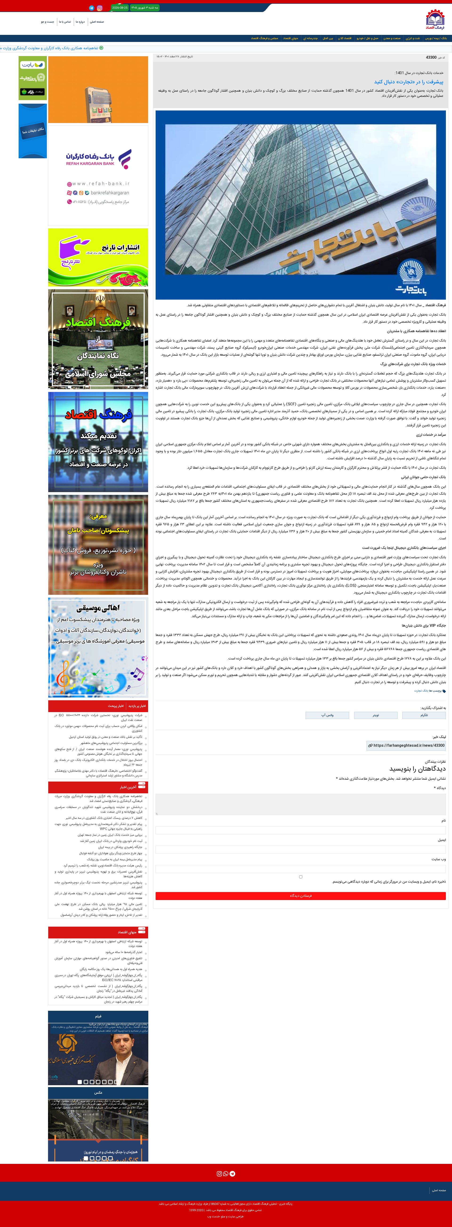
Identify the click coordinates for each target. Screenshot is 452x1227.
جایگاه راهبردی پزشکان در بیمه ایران (120, 847)
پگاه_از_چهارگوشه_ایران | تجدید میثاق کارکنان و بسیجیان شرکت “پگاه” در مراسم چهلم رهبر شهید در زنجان (98, 999)
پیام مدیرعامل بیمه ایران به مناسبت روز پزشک (114, 859)
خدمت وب (213, 1216)
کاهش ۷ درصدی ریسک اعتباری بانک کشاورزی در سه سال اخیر (104, 818)
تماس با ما (65, 22)
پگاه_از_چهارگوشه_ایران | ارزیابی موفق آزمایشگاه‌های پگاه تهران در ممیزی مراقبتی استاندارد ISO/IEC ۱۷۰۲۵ (98, 978)
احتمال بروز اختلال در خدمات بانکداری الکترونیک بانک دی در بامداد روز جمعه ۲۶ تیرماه (98, 762)
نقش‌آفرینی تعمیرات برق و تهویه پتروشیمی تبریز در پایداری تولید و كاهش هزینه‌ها (98, 874)
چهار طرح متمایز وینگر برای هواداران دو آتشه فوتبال (110, 853)
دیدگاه (440, 788)
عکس (98, 1093)
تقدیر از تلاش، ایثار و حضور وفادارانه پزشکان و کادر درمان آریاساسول (101, 915)
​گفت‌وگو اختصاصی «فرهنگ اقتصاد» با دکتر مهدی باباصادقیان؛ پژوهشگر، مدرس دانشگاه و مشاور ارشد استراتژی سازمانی (98, 773)
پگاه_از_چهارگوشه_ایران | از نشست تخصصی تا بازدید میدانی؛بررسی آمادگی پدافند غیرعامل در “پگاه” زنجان (98, 989)
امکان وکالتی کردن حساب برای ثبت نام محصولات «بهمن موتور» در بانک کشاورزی (98, 729)
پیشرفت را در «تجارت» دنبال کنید (408, 82)
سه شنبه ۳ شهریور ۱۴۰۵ (144, 7)
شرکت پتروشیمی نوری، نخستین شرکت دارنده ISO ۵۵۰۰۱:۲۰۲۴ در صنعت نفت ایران (98, 718)
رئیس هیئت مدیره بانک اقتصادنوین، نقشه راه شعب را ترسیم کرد (103, 865)
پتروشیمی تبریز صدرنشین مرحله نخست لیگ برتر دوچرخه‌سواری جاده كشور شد (98, 885)
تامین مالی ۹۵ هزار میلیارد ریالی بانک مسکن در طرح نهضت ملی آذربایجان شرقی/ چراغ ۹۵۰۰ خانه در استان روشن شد (98, 907)
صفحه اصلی (97, 22)
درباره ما (80, 22)
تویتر (376, 715)
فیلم (98, 1016)
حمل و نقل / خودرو (367, 38)
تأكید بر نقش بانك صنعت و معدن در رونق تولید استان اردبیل (105, 737)
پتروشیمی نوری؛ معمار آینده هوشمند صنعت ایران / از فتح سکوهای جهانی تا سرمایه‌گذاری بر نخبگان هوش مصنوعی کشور (98, 752)
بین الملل (328, 38)
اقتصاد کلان (344, 38)
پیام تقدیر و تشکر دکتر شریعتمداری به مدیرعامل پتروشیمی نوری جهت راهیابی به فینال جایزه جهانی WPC (98, 827)
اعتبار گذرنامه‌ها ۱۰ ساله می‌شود (123, 952)
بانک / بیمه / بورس (436, 38)
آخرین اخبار (128, 787)
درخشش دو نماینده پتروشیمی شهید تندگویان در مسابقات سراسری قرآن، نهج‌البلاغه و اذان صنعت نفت (98, 810)
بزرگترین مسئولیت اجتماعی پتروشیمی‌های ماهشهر (111, 743)
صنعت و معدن (391, 38)
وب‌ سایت (439, 859)
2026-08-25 (119, 7)
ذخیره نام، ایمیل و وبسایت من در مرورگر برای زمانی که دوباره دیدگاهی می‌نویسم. (389, 882)
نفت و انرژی (413, 38)
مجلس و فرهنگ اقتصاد (264, 38)
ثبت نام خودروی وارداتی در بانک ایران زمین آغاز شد (111, 841)
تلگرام (424, 715)
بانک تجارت (421, 691)
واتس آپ (327, 715)
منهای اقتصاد (290, 38)
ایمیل (442, 840)
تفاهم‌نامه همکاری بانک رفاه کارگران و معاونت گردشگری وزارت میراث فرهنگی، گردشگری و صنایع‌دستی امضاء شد (98, 799)
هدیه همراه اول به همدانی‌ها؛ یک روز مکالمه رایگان (111, 969)
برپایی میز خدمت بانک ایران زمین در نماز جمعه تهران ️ (109, 835)
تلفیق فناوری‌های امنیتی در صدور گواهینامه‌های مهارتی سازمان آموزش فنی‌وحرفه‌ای (98, 961)
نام (444, 821)
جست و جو (47, 22)
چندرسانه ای (310, 38)
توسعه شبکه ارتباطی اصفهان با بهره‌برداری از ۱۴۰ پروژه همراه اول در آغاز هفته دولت (98, 896)
